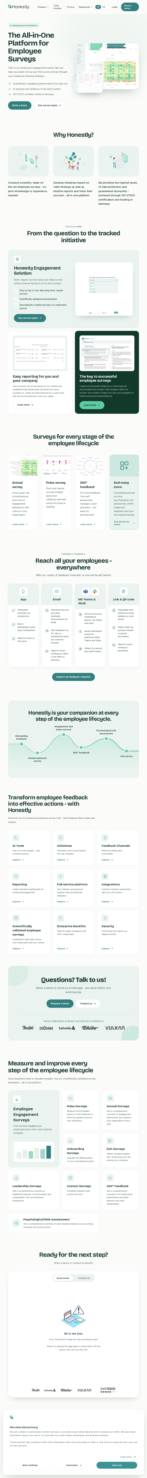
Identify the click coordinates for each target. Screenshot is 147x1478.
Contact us (86, 1003)
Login (115, 7)
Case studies (57, 7)
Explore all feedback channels (73, 676)
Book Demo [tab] (63, 1278)
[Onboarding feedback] (21, 749)
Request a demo (60, 1003)
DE (104, 7)
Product (42, 7)
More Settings (30, 1465)
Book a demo (128, 7)
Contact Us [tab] (84, 1278)
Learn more (126, 1456)
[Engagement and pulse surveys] (63, 739)
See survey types (48, 105)
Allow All (116, 1465)
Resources (84, 7)
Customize (72, 1465)
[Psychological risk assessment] (106, 743)
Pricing (70, 7)
